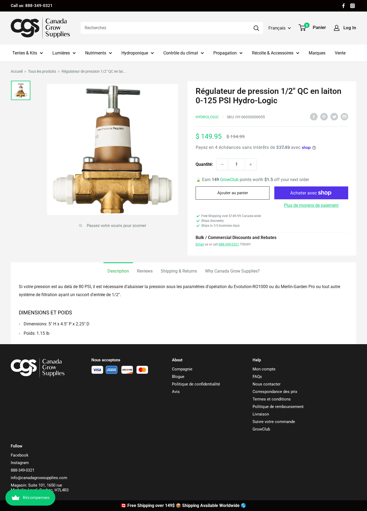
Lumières (61, 53)
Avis (176, 391)
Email (200, 244)
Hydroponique (134, 53)
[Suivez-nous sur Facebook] (343, 5)
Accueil (17, 71)
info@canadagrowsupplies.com (39, 477)
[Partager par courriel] (344, 116)
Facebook (19, 455)
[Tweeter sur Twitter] (334, 116)
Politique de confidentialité (196, 384)
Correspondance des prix (275, 391)
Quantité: (204, 164)
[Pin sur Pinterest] (324, 116)
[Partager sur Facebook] (314, 116)
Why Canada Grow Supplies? (232, 271)
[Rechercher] (256, 28)
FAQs (257, 376)
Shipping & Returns (179, 271)
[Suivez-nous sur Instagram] (352, 5)
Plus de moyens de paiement (311, 205)
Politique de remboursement (278, 406)
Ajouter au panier (232, 192)
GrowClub (230, 179)
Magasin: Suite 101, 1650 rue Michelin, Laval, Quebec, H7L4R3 (40, 487)
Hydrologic (207, 117)
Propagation (225, 53)
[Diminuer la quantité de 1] (222, 164)
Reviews (145, 271)
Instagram (20, 462)
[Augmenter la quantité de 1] (250, 164)
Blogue (178, 376)
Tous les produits (42, 71)
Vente (340, 53)
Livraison (261, 414)
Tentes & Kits (24, 53)
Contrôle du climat (180, 53)
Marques (317, 53)
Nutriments (95, 53)
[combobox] (165, 28)
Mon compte (264, 369)
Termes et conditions (272, 399)
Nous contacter (266, 384)
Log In (349, 27)
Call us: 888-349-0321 (32, 5)
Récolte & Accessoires (272, 53)
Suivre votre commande (274, 421)
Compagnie (182, 369)
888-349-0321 (229, 244)
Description (118, 271)
